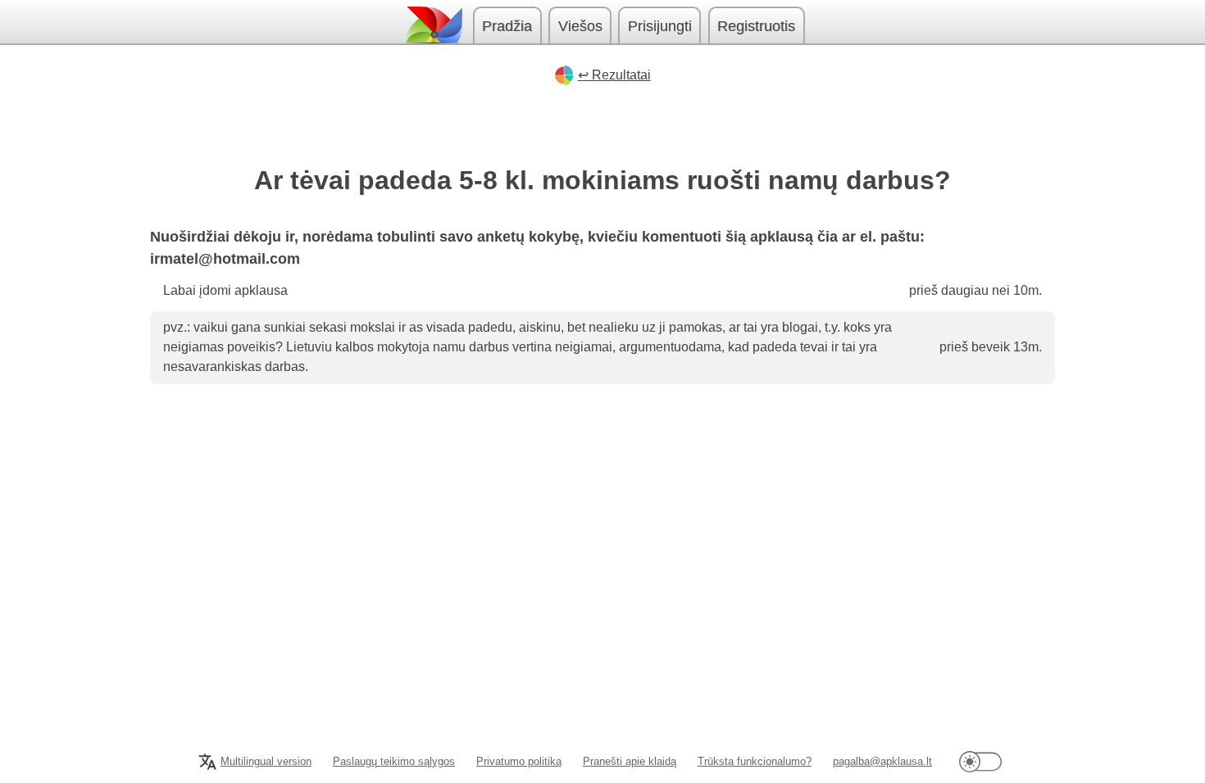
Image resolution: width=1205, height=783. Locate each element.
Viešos (580, 26)
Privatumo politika (519, 761)
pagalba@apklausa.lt (882, 761)
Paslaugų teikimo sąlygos (394, 761)
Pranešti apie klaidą (629, 761)
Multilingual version (266, 761)
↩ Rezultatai (614, 75)
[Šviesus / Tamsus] (980, 761)
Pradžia (507, 26)
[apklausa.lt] (433, 25)
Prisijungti (660, 26)
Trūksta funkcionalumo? (755, 761)
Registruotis (756, 26)
